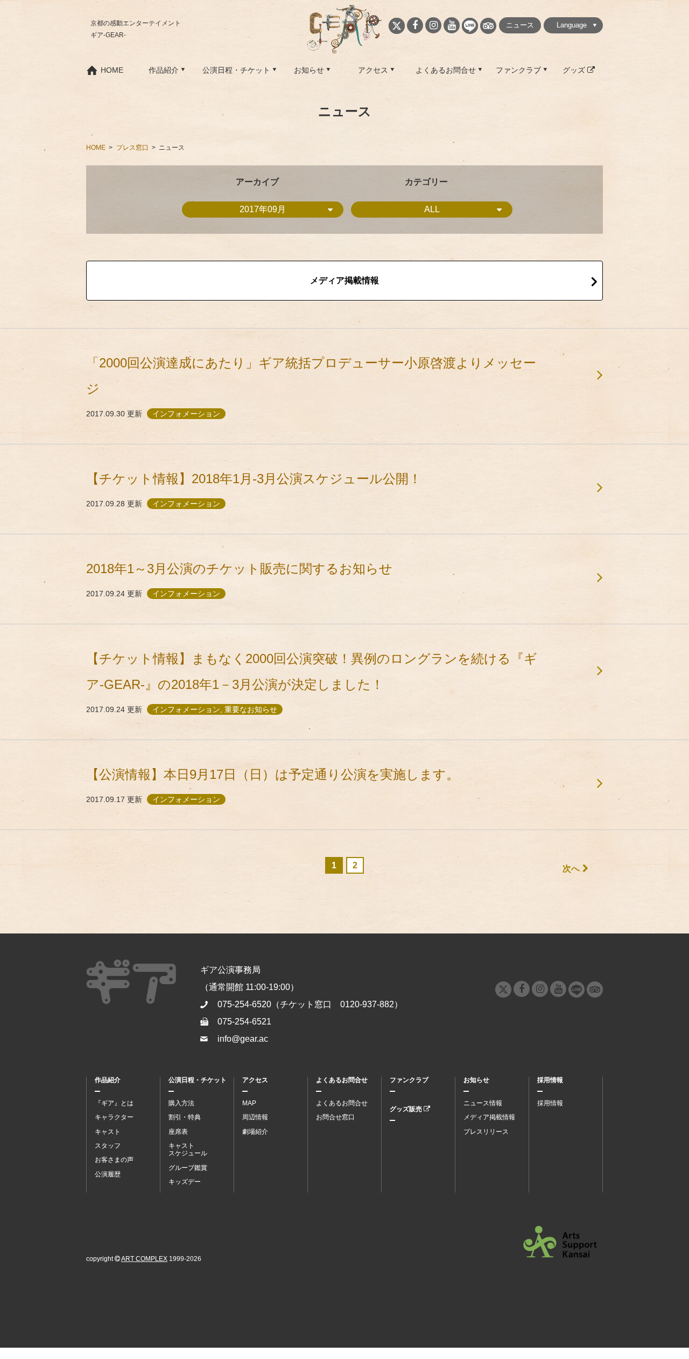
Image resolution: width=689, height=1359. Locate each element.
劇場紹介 (255, 1131)
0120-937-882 (367, 1004)
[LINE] (470, 26)
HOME (112, 70)
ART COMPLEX (144, 1259)
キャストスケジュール (187, 1149)
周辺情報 (255, 1117)
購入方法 (181, 1103)
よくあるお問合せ (446, 70)
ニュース (520, 25)
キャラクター (114, 1117)
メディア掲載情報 (344, 280)
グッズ (575, 70)
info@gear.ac (242, 1038)
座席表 (178, 1131)
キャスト (108, 1131)
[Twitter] (397, 26)
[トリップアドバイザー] (488, 26)
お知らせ (309, 70)
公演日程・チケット (236, 70)
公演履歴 (108, 1174)
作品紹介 (164, 70)
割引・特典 (184, 1117)
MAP (249, 1103)
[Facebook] (415, 25)
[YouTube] (452, 25)
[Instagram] (433, 25)
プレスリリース (486, 1131)
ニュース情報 (482, 1103)
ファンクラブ (518, 70)
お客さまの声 (114, 1159)
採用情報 (550, 1080)
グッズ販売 (407, 1109)
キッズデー (184, 1182)
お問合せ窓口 (335, 1117)
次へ (571, 868)
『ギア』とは (114, 1103)
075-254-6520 (244, 1004)
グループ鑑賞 (187, 1168)
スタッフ (108, 1145)
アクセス (373, 70)
